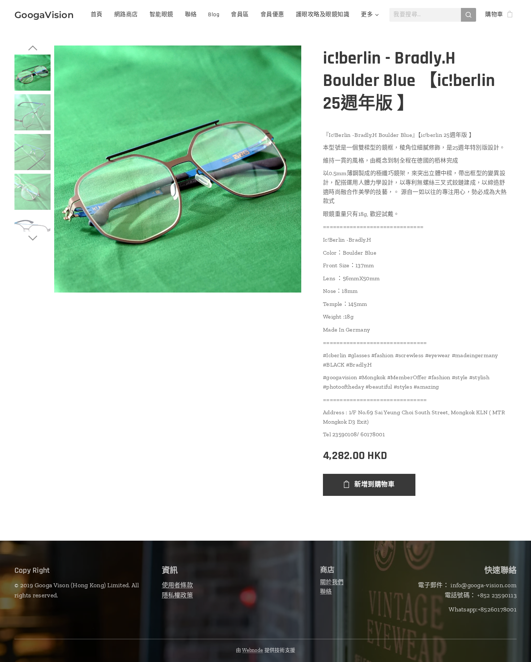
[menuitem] (98, 15)
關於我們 (332, 582)
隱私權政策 (177, 595)
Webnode (252, 650)
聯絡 (326, 591)
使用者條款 (177, 585)
